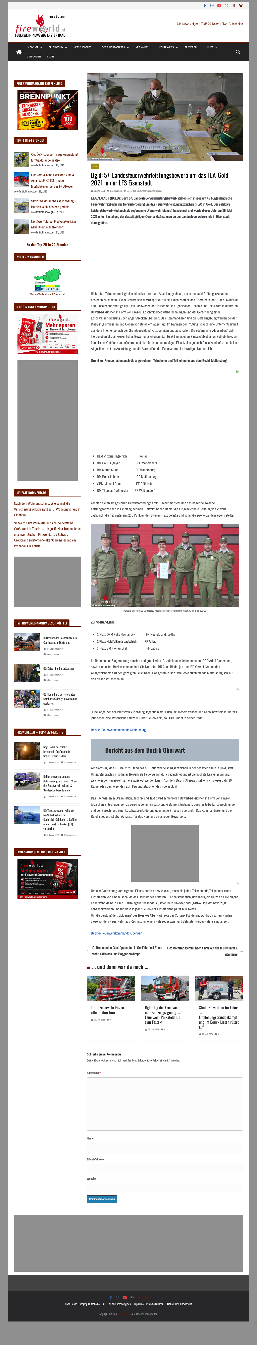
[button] (40, 47)
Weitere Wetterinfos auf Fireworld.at (47, 294)
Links (210, 47)
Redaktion (191, 47)
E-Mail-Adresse (95, 1159)
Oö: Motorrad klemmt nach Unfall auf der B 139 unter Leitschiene (202, 951)
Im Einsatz (32, 47)
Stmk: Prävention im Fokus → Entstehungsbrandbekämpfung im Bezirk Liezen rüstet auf (219, 1017)
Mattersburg (157, 191)
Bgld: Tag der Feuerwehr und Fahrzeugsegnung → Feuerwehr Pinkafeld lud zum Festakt (163, 1014)
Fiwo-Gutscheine (232, 24)
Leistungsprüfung (144, 191)
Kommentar (94, 1073)
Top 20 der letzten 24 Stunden (148, 1304)
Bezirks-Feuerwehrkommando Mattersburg (118, 730)
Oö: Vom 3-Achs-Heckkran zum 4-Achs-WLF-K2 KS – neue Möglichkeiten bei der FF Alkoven (53, 181)
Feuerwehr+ (56, 47)
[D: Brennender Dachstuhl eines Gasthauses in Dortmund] (27, 647)
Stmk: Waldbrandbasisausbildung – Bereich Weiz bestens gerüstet (53, 204)
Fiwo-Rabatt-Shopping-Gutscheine (82, 1304)
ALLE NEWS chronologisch (117, 1304)
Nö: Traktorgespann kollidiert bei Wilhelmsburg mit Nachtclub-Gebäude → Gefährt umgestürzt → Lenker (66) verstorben (60, 819)
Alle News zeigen (188, 24)
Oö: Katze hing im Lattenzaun (58, 668)
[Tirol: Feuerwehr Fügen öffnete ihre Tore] (111, 978)
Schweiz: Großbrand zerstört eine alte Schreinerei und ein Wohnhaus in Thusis (45, 540)
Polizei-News (166, 47)
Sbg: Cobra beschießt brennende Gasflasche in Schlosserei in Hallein (56, 751)
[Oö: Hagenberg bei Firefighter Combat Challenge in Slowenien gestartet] (27, 706)
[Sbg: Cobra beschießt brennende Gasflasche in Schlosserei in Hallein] (27, 755)
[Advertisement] (165, 853)
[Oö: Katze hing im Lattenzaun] (27, 675)
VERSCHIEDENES (82, 47)
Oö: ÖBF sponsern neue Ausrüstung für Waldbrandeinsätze (54, 157)
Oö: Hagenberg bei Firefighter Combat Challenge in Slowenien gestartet (60, 698)
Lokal (95, 166)
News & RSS (142, 47)
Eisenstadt (131, 191)
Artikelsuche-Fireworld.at (179, 1304)
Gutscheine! (34, 56)
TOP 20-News (210, 24)
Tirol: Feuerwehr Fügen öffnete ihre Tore (107, 1009)
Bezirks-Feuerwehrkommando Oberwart (116, 933)
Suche (50, 56)
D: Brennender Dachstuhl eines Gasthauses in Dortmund (60, 640)
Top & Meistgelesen (113, 47)
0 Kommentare (116, 191)
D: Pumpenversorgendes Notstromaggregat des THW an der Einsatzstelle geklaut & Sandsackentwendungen (60, 783)
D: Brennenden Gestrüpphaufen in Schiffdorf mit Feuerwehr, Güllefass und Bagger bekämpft (127, 951)
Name (90, 1138)
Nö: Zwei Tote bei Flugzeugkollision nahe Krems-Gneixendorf (53, 224)
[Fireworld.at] (19, 52)
